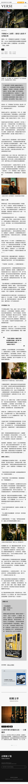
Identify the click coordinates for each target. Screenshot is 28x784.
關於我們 (12, 777)
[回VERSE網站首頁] (6, 6)
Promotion (4, 726)
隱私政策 (16, 777)
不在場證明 (7, 606)
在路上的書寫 (10, 665)
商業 (11, 726)
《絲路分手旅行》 (18, 85)
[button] (12, 745)
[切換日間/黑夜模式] (26, 3)
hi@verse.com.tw (8, 779)
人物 (3, 49)
